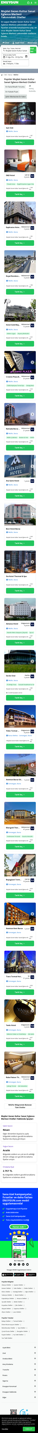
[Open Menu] (35, 2)
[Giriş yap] (31, 2)
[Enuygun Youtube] (27, 1264)
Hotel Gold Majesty (13, 325)
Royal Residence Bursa (13, 276)
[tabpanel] (19, 57)
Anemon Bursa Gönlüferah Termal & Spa (15, 779)
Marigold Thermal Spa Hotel (13, 828)
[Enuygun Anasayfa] (9, 2)
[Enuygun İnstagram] (15, 1264)
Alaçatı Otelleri (6, 1309)
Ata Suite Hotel (12, 481)
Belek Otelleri (18, 1302)
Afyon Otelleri (6, 1312)
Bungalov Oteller (22, 1331)
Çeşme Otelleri (18, 1285)
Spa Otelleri (21, 1328)
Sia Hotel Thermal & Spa (16, 576)
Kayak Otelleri (6, 1335)
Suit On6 (9, 128)
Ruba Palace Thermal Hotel (13, 1077)
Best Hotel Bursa (13, 529)
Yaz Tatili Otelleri (7, 1338)
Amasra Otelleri (22, 1298)
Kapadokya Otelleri (8, 1298)
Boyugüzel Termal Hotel (14, 879)
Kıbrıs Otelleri (6, 1292)
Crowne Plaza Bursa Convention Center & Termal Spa (13, 377)
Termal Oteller (17, 1321)
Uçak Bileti (6, 1348)
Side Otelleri (17, 1288)
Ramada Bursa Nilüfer (13, 429)
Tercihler (5, 1429)
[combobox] (17, 51)
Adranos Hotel (12, 624)
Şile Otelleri (18, 1305)
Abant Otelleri (19, 1295)
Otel (4, 1353)
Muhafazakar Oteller (8, 1328)
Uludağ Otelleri (17, 1292)
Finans (5, 1375)
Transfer (6, 1370)
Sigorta (5, 1381)
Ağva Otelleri (29, 1292)
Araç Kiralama (8, 1364)
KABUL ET (29, 1429)
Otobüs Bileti (7, 1359)
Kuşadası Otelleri (7, 1305)
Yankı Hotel (11, 1025)
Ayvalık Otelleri (6, 1302)
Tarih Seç (18, 142)
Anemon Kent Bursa (14, 928)
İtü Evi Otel (10, 676)
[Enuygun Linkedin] (23, 1264)
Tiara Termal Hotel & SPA (14, 976)
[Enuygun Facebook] (10, 1264)
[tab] (6, 42)
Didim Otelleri (28, 1288)
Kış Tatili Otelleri (18, 1335)
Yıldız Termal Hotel (13, 731)
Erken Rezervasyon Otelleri (10, 1325)
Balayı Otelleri (6, 1321)
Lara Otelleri (17, 1312)
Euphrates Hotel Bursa (13, 227)
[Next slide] (32, 113)
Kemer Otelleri (6, 1288)
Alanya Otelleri (6, 1285)
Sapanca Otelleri (19, 1309)
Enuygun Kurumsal (9, 1386)
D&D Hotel (10, 175)
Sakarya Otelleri (7, 1295)
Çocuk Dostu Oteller (8, 1331)
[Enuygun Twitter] (19, 1264)
